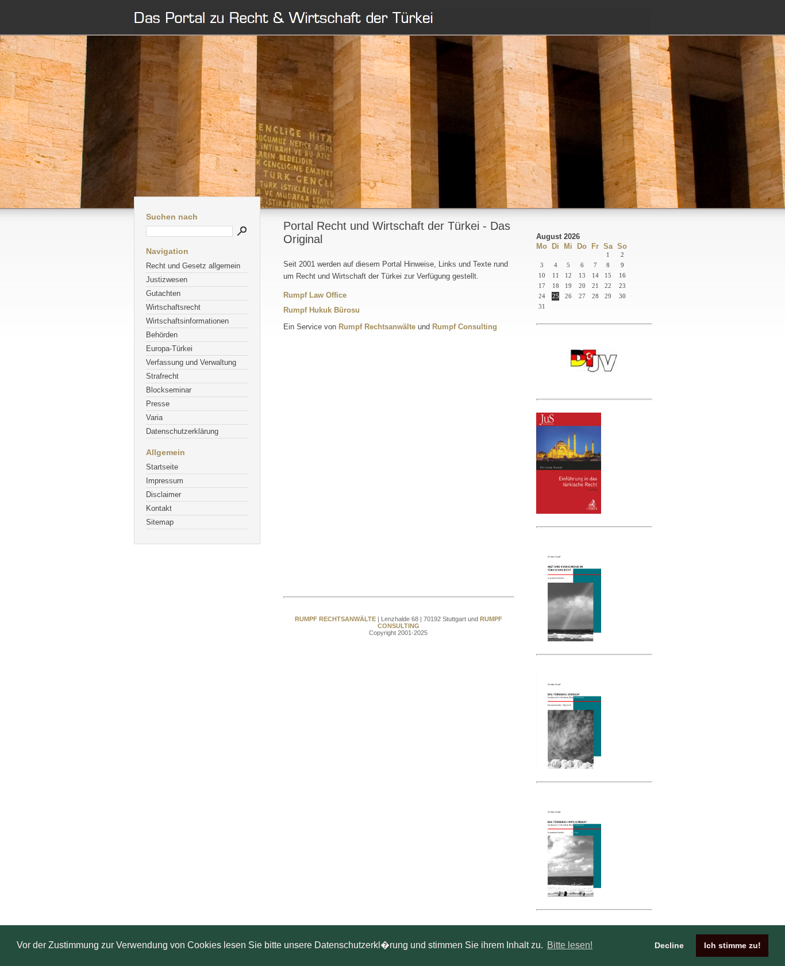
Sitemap (160, 522)
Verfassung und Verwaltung (191, 362)
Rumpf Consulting (464, 326)
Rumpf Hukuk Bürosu (321, 310)
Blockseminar (168, 390)
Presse (158, 403)
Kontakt (159, 508)
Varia (154, 417)
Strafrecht (162, 376)
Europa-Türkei (169, 348)
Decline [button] (669, 945)
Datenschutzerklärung (182, 431)
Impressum (164, 480)
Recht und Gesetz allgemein (193, 265)
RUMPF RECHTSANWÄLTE (336, 618)
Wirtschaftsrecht (173, 307)
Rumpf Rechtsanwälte (376, 326)
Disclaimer (163, 494)
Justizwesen (166, 279)
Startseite (162, 467)
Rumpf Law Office (315, 295)
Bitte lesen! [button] (569, 945)
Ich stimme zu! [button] (732, 945)
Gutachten (163, 293)
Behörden (162, 334)
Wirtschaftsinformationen (187, 321)
